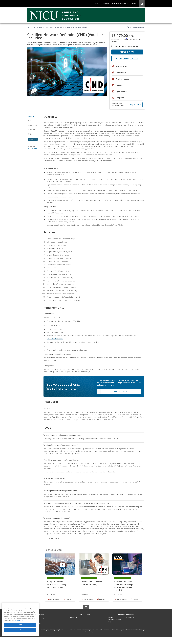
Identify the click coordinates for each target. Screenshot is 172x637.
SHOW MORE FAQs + (51, 538)
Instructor (31, 130)
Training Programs (38, 27)
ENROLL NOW (127, 52)
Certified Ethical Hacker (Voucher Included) (91, 583)
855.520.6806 (32, 149)
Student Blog (130, 617)
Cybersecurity (50, 27)
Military (110, 617)
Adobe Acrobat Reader (55, 339)
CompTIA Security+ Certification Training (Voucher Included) (56, 584)
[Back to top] (86, 614)
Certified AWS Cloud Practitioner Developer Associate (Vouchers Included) (124, 586)
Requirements (33, 125)
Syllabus (31, 121)
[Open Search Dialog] (142, 3)
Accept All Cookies (20, 625)
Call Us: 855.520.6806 (135, 27)
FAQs (30, 134)
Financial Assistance (114, 619)
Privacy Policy (89, 632)
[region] (20, 619)
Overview (31, 116)
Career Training (73, 617)
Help (109, 622)
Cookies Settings (20, 630)
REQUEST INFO (135, 104)
